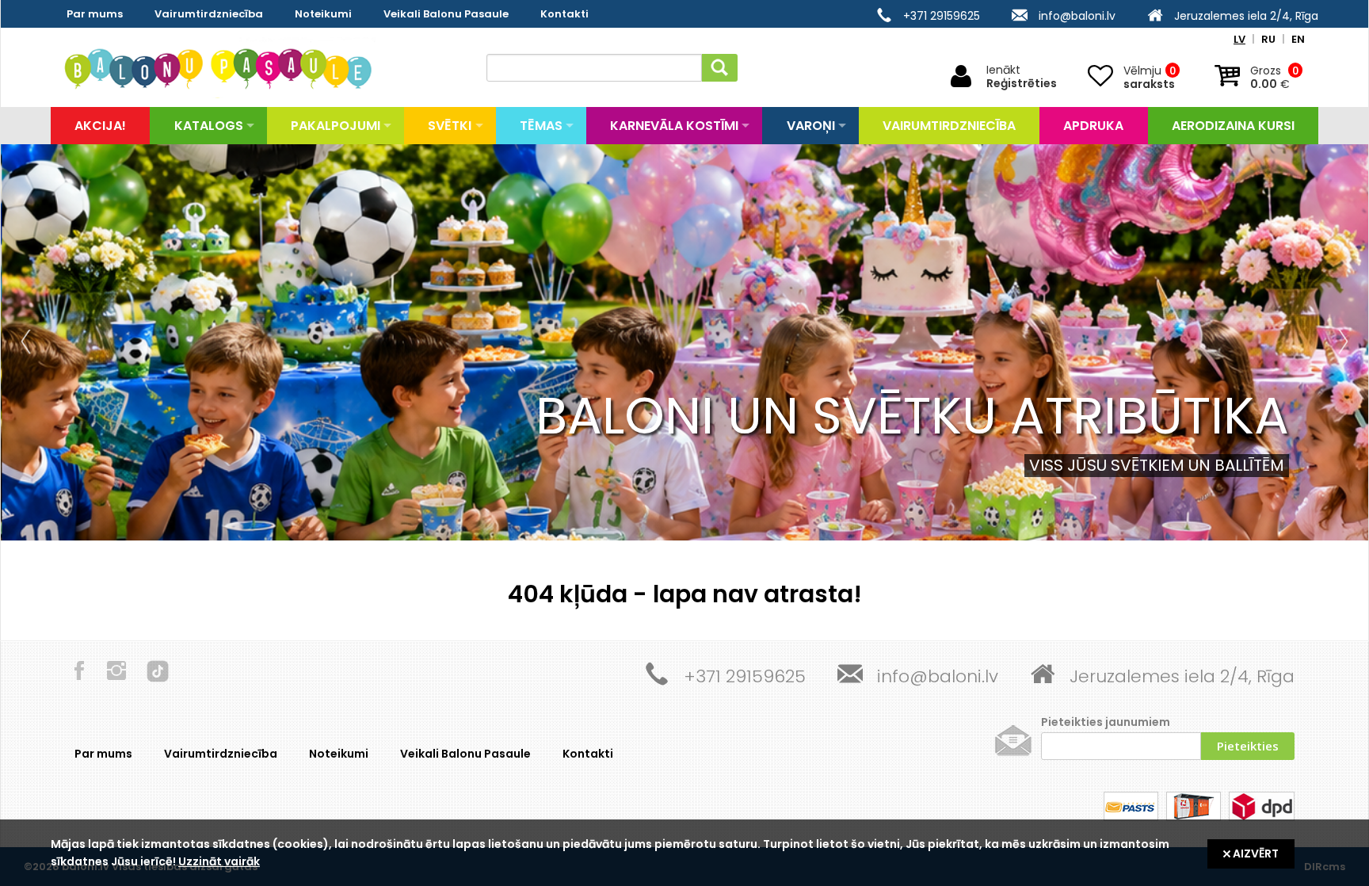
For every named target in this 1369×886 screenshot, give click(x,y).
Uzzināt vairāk (219, 861)
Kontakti (564, 13)
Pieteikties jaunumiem (1105, 722)
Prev (29, 342)
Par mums (95, 13)
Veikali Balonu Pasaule (446, 13)
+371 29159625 (941, 16)
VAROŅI (811, 125)
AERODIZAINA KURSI (1233, 125)
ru (1268, 39)
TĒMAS (541, 125)
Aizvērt (1254, 853)
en (1298, 39)
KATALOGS (208, 125)
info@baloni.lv (1077, 16)
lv (1239, 39)
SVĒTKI (449, 125)
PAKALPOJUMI (335, 125)
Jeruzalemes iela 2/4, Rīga (1246, 16)
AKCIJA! (100, 125)
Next (1339, 342)
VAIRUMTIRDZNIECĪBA (949, 125)
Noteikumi (323, 13)
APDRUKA (1093, 125)
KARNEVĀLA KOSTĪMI (674, 125)
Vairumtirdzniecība (208, 13)
